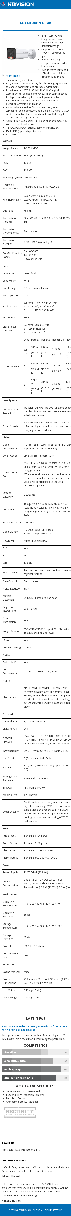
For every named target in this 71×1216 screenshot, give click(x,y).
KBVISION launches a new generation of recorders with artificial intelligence (34, 1027)
